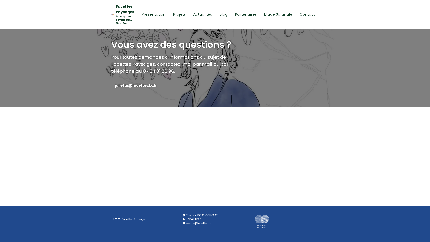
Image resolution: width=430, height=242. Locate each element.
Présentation (154, 14)
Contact (307, 14)
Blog (223, 14)
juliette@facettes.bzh (135, 85)
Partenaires (246, 14)
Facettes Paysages (125, 14)
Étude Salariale (278, 14)
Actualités (202, 14)
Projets (179, 14)
